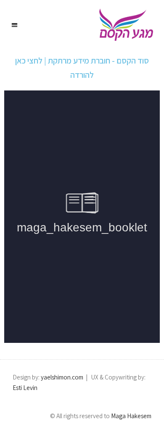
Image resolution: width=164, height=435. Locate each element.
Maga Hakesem (130, 416)
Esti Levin (25, 388)
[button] (15, 24)
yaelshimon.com (62, 377)
